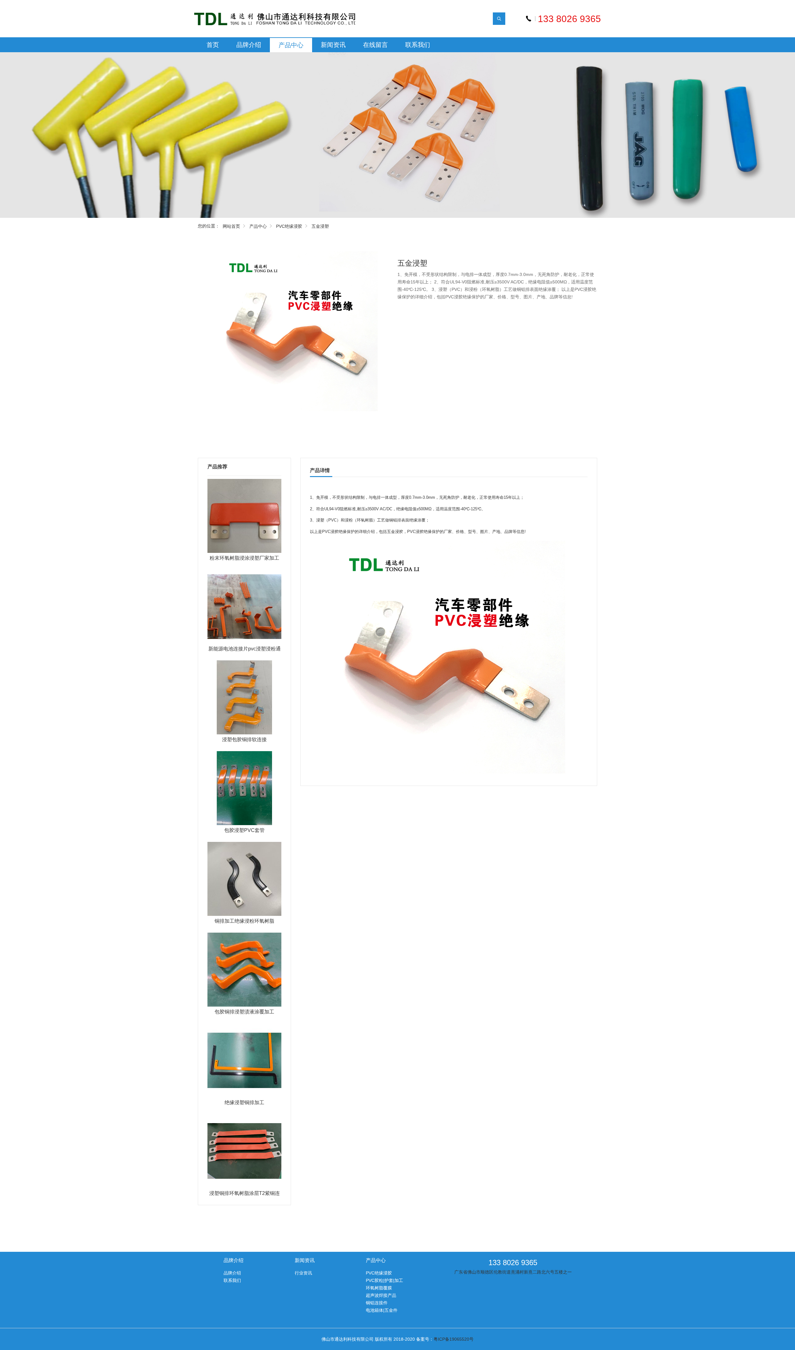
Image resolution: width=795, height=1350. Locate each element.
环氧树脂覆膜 (379, 1287)
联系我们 (417, 44)
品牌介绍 (248, 44)
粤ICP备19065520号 (454, 1339)
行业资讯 (303, 1272)
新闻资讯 (333, 44)
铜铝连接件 (377, 1302)
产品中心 (291, 45)
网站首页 (231, 226)
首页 (213, 44)
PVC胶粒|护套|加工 (384, 1280)
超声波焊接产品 (381, 1295)
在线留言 (375, 44)
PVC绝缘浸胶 (289, 226)
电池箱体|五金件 (382, 1310)
